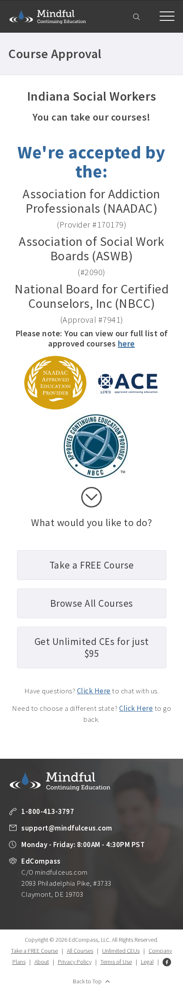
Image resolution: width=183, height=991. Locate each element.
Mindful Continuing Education (48, 16)
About (41, 962)
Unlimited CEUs (121, 950)
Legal (147, 962)
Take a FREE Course (34, 950)
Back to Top (87, 981)
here (126, 343)
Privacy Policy (75, 962)
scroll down (91, 497)
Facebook (167, 962)
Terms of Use (116, 962)
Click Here (94, 690)
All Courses (80, 950)
